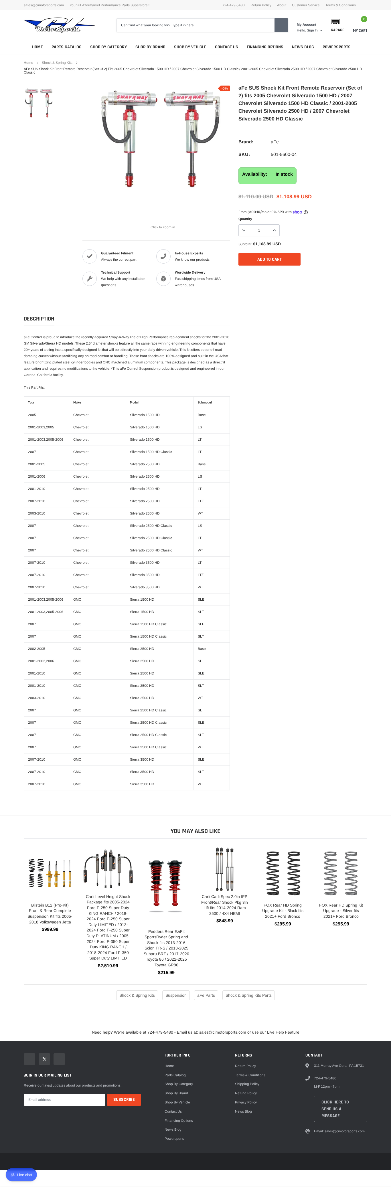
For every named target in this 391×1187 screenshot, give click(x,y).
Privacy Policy (246, 1102)
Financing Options (265, 47)
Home (37, 47)
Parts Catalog (67, 47)
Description (39, 319)
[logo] (59, 25)
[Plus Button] (274, 230)
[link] (38, 102)
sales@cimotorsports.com (44, 5)
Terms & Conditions (340, 5)
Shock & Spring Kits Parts (249, 995)
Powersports (337, 47)
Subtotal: (245, 244)
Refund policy (246, 1093)
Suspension (176, 995)
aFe (275, 141)
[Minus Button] (244, 230)
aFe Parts (206, 995)
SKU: (244, 154)
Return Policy (260, 5)
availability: (254, 174)
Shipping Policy (247, 1084)
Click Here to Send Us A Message (335, 1109)
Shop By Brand (150, 47)
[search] (281, 25)
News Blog (303, 47)
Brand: (245, 141)
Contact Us (226, 47)
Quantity (245, 219)
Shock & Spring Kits (57, 63)
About (281, 5)
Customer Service (306, 5)
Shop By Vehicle (190, 47)
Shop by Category (108, 47)
